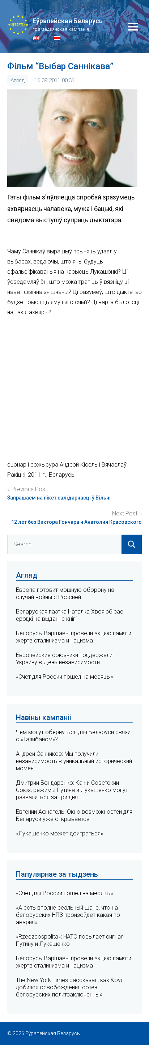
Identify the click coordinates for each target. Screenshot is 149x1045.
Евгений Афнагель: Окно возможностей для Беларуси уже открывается (74, 815)
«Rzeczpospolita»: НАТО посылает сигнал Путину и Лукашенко (70, 940)
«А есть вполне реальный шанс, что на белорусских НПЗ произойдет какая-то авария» (68, 915)
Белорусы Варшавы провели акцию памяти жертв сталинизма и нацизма (73, 637)
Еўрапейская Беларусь (68, 21)
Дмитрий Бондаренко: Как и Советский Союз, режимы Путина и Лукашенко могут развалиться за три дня (72, 790)
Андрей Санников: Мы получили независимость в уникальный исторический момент (74, 761)
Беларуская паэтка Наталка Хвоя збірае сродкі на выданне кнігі (69, 615)
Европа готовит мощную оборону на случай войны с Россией (65, 593)
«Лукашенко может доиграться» (59, 833)
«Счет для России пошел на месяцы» (64, 676)
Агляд (17, 80)
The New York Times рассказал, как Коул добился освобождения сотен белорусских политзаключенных (70, 987)
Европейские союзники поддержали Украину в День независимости (64, 659)
